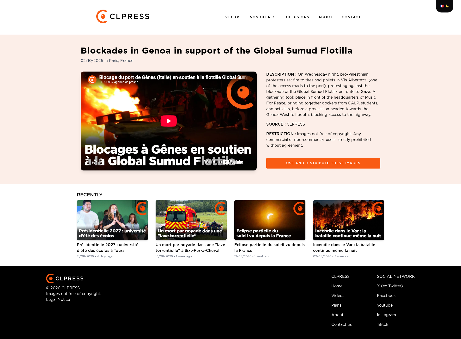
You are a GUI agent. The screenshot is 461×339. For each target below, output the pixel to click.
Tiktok (382, 325)
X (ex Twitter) (390, 286)
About (326, 17)
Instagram (386, 315)
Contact (351, 17)
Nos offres (263, 17)
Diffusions (297, 17)
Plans (336, 305)
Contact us (341, 325)
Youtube (385, 305)
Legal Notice (58, 300)
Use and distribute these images (323, 163)
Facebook (386, 296)
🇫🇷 (442, 6)
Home (336, 286)
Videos (233, 17)
